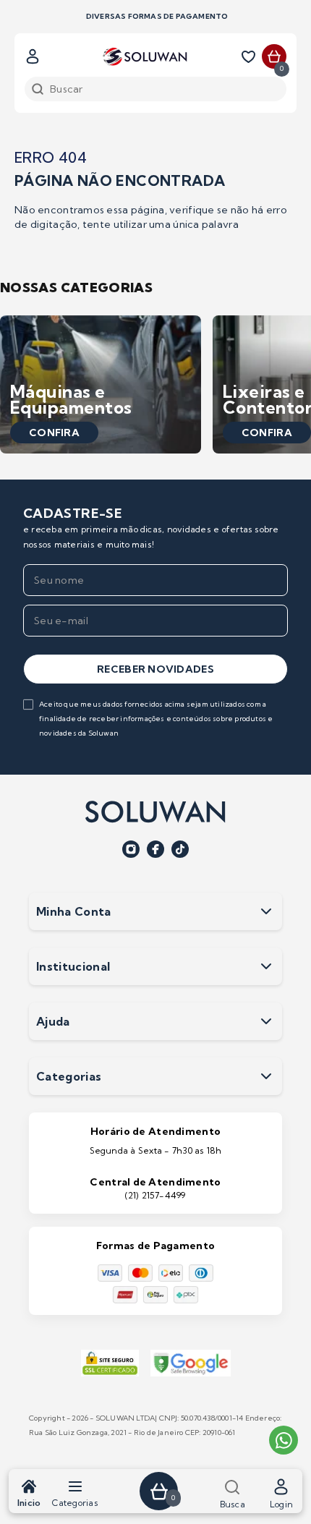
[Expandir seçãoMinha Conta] (266, 911)
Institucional (73, 966)
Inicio (29, 1502)
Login (281, 1504)
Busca (232, 1504)
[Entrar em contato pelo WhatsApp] (283, 1440)
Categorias (75, 1502)
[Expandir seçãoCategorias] (266, 1076)
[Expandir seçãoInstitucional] (266, 966)
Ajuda (53, 1021)
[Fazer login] (33, 56)
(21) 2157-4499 (155, 1195)
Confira (54, 432)
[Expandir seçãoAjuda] (266, 1021)
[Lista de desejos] (251, 56)
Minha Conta (73, 911)
